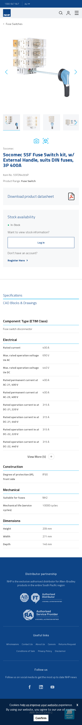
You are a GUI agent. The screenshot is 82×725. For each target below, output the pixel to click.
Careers (51, 644)
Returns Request (67, 644)
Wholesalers (12, 644)
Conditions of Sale (25, 651)
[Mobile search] (61, 13)
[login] (68, 13)
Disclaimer (60, 651)
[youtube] (52, 687)
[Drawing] (45, 141)
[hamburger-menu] (75, 13)
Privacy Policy (45, 651)
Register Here (16, 260)
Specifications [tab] (12, 295)
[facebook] (29, 687)
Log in (41, 242)
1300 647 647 (12, 4)
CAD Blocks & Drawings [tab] (20, 302)
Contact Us (27, 644)
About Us (40, 644)
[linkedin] (41, 687)
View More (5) (36, 456)
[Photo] (36, 141)
